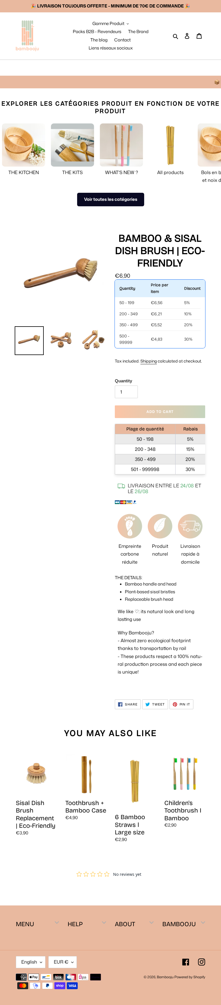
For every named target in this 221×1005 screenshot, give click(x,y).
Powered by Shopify (189, 977)
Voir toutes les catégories (110, 199)
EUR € (61, 962)
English (29, 962)
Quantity (123, 380)
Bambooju (165, 977)
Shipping (148, 361)
